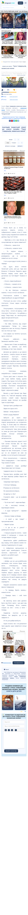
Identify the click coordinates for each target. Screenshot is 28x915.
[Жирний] (6, 730)
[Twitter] (14, 121)
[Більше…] (16, 730)
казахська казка (7, 66)
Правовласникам (7, 662)
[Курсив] (9, 730)
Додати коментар (11, 751)
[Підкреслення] (12, 730)
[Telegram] (18, 121)
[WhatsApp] (16, 121)
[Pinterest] (12, 121)
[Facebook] (10, 121)
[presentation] (22, 29)
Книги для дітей (21, 75)
